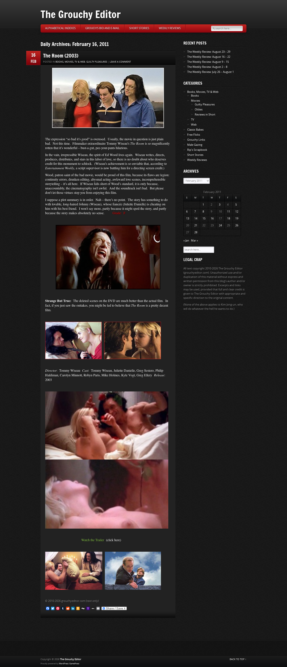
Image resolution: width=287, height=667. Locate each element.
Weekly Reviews (170, 28)
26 (236, 225)
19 (236, 218)
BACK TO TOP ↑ (238, 659)
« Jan (186, 240)
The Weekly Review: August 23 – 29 (208, 51)
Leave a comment (120, 61)
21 (195, 225)
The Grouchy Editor (81, 14)
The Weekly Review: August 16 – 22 (208, 56)
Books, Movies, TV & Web (70, 61)
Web (194, 124)
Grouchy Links (196, 139)
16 (212, 218)
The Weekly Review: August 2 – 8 (207, 66)
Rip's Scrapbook (197, 149)
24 (220, 225)
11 (228, 211)
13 (187, 218)
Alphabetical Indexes (60, 28)
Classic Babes (195, 129)
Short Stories (139, 28)
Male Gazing (194, 144)
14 (195, 218)
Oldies (199, 109)
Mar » (194, 240)
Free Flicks (193, 134)
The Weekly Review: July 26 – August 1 (210, 72)
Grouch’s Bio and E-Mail (102, 28)
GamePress (74, 664)
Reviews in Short (205, 114)
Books (195, 95)
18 (228, 218)
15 (204, 218)
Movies (195, 100)
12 (236, 211)
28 (195, 232)
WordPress (63, 664)
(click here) (113, 540)
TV (192, 119)
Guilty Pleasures (96, 61)
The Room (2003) (60, 55)
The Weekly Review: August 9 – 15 (208, 61)
